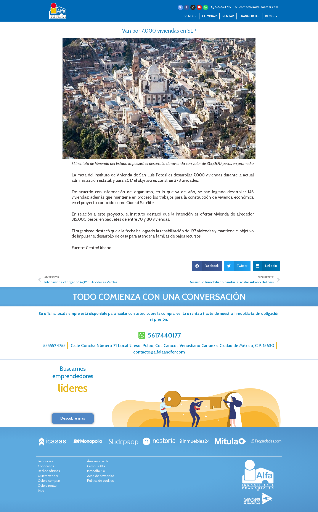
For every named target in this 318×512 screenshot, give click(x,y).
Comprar (209, 16)
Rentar (228, 16)
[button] (207, 266)
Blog (269, 16)
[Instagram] (193, 7)
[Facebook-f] (186, 7)
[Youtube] (199, 7)
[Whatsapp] (205, 7)
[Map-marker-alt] (180, 7)
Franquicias (249, 16)
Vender (190, 16)
